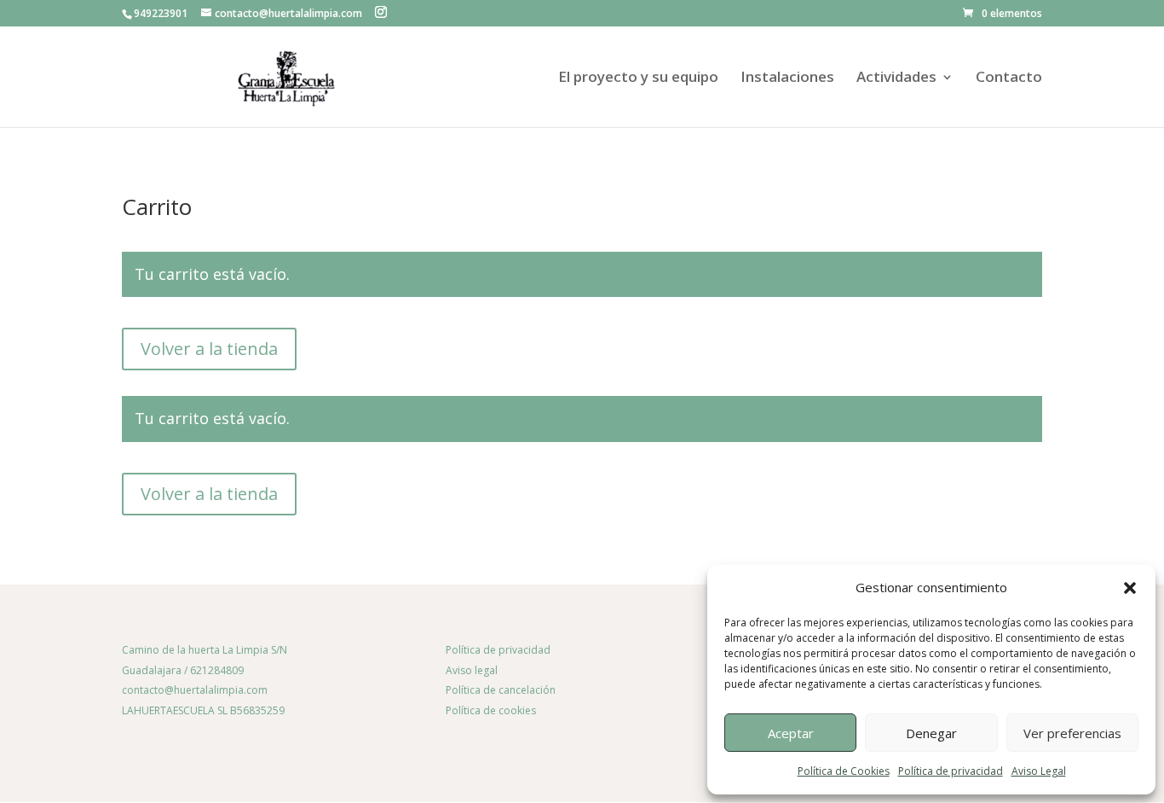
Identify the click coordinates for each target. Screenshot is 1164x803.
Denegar (931, 733)
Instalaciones (787, 78)
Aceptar (791, 733)
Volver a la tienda (209, 348)
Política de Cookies (844, 771)
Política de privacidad (950, 771)
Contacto (1009, 78)
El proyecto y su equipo (638, 78)
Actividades (896, 78)
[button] (1129, 587)
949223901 (160, 13)
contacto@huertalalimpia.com (195, 690)
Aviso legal (472, 670)
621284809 (217, 670)
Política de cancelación (501, 690)
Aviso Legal (1038, 771)
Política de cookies (491, 710)
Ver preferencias (1072, 733)
